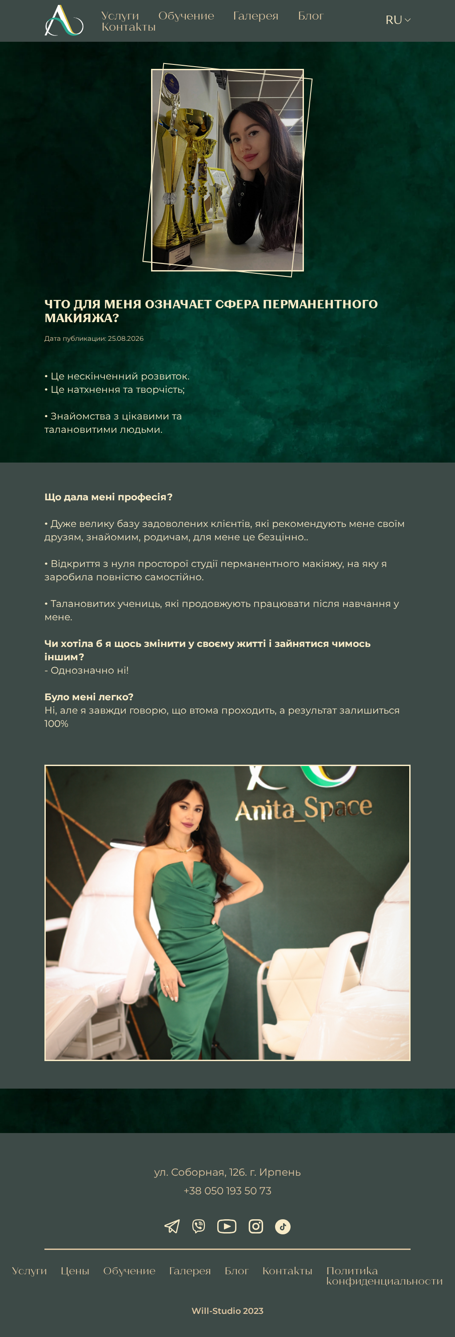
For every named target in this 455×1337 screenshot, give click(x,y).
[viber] (198, 1227)
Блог (311, 15)
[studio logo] (64, 21)
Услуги (120, 15)
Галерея (256, 15)
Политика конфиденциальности (384, 1275)
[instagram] (255, 1227)
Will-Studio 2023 (227, 1310)
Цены (75, 1270)
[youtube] (226, 1227)
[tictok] (283, 1226)
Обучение (186, 15)
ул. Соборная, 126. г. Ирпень (227, 1172)
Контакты (128, 26)
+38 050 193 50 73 (227, 1191)
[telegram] (172, 1227)
